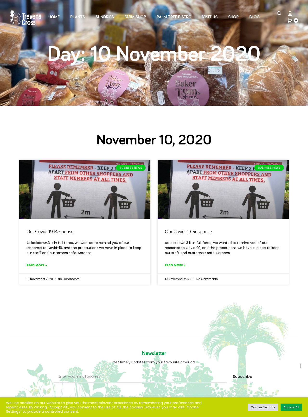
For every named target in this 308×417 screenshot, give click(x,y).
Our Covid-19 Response (50, 231)
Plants (77, 16)
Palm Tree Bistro (174, 16)
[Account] (290, 13)
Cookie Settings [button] (263, 407)
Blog (254, 16)
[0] (290, 20)
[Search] (279, 13)
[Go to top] (300, 365)
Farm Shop (135, 16)
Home (54, 16)
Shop (233, 16)
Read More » (36, 265)
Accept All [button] (291, 407)
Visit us (210, 16)
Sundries (105, 16)
